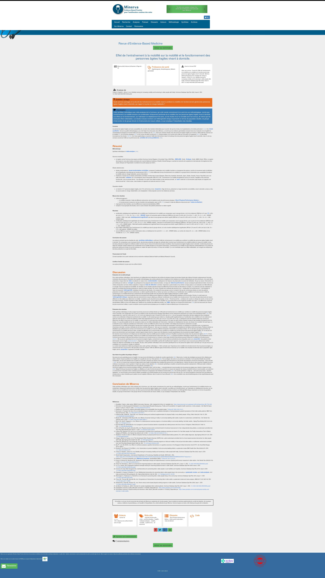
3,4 (154, 132)
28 (174, 357)
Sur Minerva (118, 26)
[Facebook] (155, 530)
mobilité (153, 521)
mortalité (142, 522)
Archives (194, 22)
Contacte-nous (187, 10)
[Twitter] (160, 530)
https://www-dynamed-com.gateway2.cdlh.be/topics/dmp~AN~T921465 (193, 404)
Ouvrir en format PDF (190, 66)
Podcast (145, 22)
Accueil (117, 22)
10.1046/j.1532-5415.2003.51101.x (157, 433)
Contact (129, 26)
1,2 (204, 129)
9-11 (198, 134)
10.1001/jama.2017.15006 (123, 481)
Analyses (136, 22)
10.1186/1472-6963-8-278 (123, 450)
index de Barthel (169, 521)
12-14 (129, 136)
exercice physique (148, 519)
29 (114, 369)
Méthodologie (174, 22)
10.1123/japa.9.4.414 (125, 423)
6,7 (135, 134)
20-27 (205, 334)
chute (141, 519)
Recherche (126, 22)
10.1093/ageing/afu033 (147, 440)
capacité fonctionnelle (150, 517)
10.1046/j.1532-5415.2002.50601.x (137, 419)
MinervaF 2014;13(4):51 (168, 458)
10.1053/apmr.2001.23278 (147, 429)
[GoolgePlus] (165, 530)
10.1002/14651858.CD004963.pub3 (198, 464)
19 (207, 313)
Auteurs (163, 22)
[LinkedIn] (170, 530)
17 (148, 172)
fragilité (156, 519)
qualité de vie (149, 522)
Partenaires (138, 26)
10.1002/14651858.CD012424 (124, 477)
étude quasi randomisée (176, 519)
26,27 (168, 335)
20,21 (114, 339)
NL (207, 17)
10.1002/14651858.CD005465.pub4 (126, 470)
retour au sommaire (163, 47)
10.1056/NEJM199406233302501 (125, 416)
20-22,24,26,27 (132, 341)
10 (200, 332)
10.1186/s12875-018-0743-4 (136, 413)
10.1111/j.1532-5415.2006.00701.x (129, 462)
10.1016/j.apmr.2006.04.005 (151, 443)
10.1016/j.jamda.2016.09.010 (142, 407)
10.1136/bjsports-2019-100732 (166, 474)
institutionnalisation (145, 521)
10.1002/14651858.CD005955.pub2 (200, 486)
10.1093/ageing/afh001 (122, 436)
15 (161, 138)
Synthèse (184, 22)
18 (193, 302)
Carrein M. (122, 517)
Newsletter (11, 565)
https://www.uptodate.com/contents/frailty (170, 487)
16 (136, 151)
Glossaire (154, 22)
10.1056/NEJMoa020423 (125, 426)
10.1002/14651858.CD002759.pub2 (126, 467)
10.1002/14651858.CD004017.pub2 (126, 484)
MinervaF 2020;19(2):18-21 (175, 409)
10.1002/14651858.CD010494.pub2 (126, 453)
